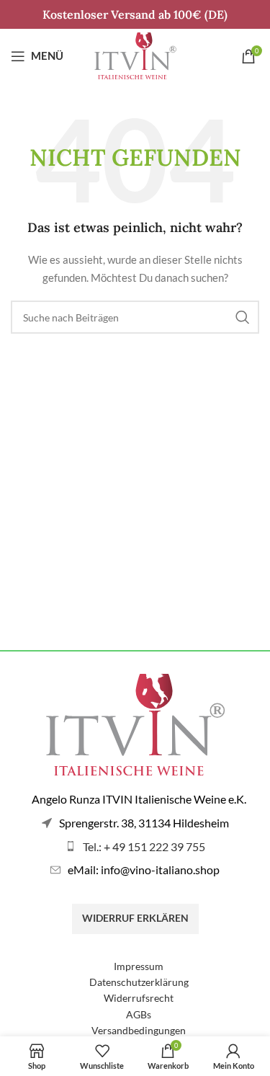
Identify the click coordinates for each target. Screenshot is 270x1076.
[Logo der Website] (135, 54)
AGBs (138, 1014)
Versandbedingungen (138, 1030)
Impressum (138, 966)
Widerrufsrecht (139, 998)
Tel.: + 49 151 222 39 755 (144, 846)
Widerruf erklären (135, 918)
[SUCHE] (242, 317)
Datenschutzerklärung (139, 982)
